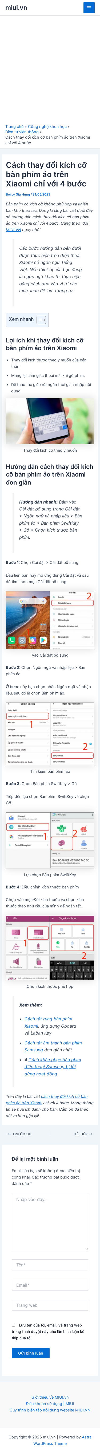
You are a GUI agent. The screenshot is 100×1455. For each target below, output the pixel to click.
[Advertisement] (50, 71)
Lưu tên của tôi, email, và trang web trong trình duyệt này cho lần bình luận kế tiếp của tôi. (48, 1331)
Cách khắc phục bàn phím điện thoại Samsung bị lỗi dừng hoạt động (53, 1066)
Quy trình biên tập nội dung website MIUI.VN (50, 1410)
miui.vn (16, 7)
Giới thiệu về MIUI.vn (50, 1397)
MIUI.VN (13, 229)
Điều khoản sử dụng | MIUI (50, 1403)
